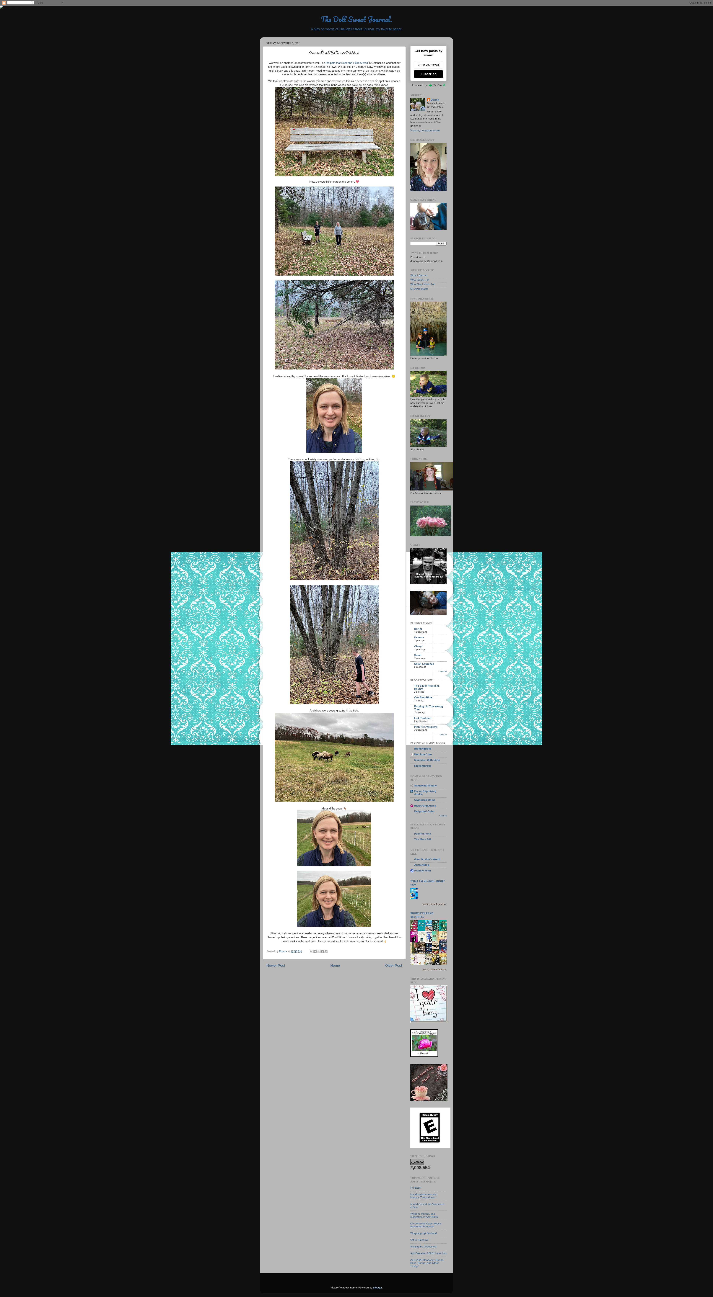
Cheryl (418, 646)
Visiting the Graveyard (423, 1246)
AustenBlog (421, 864)
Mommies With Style (427, 760)
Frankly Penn (422, 870)
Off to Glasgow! (419, 1240)
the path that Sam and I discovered (347, 62)
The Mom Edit (423, 839)
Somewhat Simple (425, 785)
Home (335, 965)
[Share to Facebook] (322, 951)
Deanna (419, 637)
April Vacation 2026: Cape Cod (428, 1253)
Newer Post (275, 965)
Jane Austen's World (427, 859)
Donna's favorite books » (434, 904)
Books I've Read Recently (421, 915)
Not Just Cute (423, 754)
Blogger (377, 1287)
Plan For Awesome (426, 726)
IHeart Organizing (425, 805)
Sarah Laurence (424, 664)
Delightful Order (424, 811)
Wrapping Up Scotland (423, 1233)
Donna (435, 99)
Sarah (417, 655)
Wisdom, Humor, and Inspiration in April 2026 (424, 1215)
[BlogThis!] (315, 951)
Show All (443, 671)
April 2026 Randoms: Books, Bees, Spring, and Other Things (427, 1263)
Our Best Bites (423, 697)
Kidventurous (423, 765)
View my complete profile (425, 130)
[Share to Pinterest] (326, 951)
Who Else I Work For (422, 284)
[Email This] (312, 951)
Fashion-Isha (422, 833)
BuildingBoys (423, 748)
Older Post (393, 965)
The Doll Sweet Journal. (356, 19)
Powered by (419, 85)
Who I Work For (419, 280)
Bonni (418, 628)
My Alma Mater (419, 288)
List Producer (422, 718)
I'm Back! (415, 1187)
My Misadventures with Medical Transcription (423, 1196)
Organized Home (424, 800)
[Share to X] (319, 951)
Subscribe (429, 74)
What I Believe (418, 275)
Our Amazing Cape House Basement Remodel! (425, 1225)
